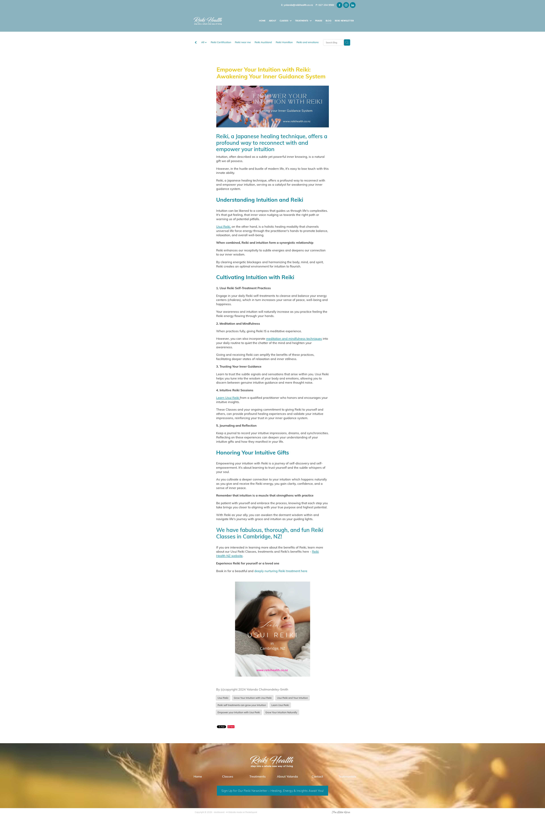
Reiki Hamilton (284, 42)
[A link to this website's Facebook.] (339, 5)
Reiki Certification (221, 42)
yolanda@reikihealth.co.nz (298, 5)
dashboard (219, 812)
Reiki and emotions (307, 42)
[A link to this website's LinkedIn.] (353, 5)
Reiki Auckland (263, 42)
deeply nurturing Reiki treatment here (280, 571)
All (203, 42)
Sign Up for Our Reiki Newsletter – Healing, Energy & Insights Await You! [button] (272, 791)
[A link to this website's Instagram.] (346, 5)
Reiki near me (243, 42)
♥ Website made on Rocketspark (241, 812)
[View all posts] (196, 43)
